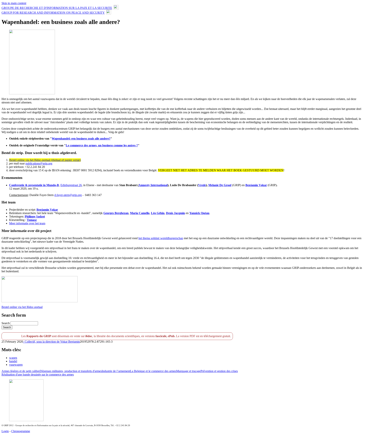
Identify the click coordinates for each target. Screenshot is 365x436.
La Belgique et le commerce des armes (153, 371)
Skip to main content (14, 3)
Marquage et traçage (188, 371)
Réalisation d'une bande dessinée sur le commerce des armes (38, 374)
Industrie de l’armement (116, 371)
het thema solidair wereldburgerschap (160, 238)
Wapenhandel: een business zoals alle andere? (81, 138)
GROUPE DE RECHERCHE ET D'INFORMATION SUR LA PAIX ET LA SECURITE (57, 8)
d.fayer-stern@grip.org (68, 195)
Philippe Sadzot (35, 216)
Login (5, 431)
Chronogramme (20, 431)
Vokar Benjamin (70, 341)
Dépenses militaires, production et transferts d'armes (71, 371)
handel (13, 361)
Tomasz (32, 220)
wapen (13, 357)
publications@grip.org (38, 163)
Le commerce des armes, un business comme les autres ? (102, 145)
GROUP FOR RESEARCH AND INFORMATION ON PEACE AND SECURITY (53, 12)
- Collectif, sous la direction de (41, 341)
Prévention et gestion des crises (219, 371)
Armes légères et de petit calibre (21, 371)
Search (6, 323)
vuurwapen (16, 364)
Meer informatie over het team (27, 223)
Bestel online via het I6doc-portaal (22, 307)
